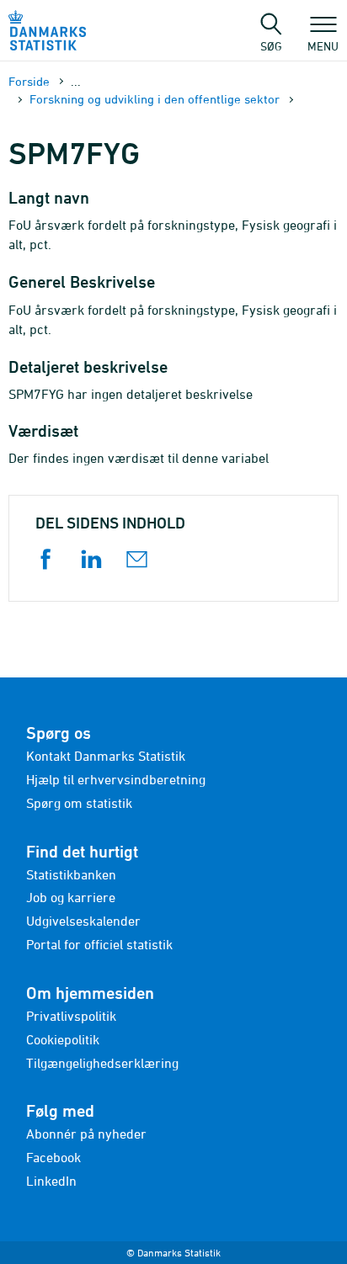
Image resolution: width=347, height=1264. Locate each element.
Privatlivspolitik (71, 1015)
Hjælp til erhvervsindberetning (116, 779)
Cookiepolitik (62, 1039)
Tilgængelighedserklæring (102, 1062)
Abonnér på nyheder (86, 1133)
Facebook (53, 1157)
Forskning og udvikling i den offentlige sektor (154, 99)
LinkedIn (51, 1180)
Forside (29, 81)
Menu (323, 45)
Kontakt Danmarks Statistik (105, 755)
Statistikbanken (71, 874)
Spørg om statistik (79, 802)
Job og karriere (70, 897)
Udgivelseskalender (83, 920)
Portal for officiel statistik (99, 944)
